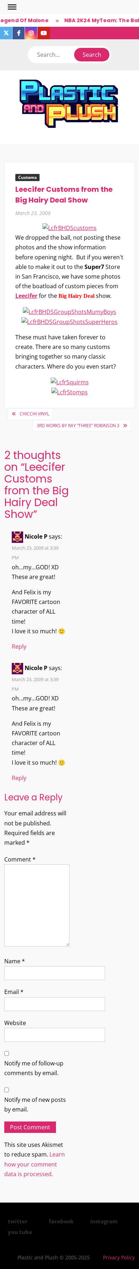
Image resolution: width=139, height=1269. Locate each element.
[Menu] (11, 7)
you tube (20, 1231)
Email (14, 992)
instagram (104, 1221)
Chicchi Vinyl (34, 414)
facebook (61, 1221)
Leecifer (26, 296)
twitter (17, 1221)
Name (14, 961)
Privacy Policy (119, 1257)
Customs (27, 177)
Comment (20, 859)
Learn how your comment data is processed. (34, 1164)
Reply (19, 646)
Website (15, 1023)
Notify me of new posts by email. (35, 1104)
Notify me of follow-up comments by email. (33, 1068)
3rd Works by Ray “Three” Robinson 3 (78, 426)
